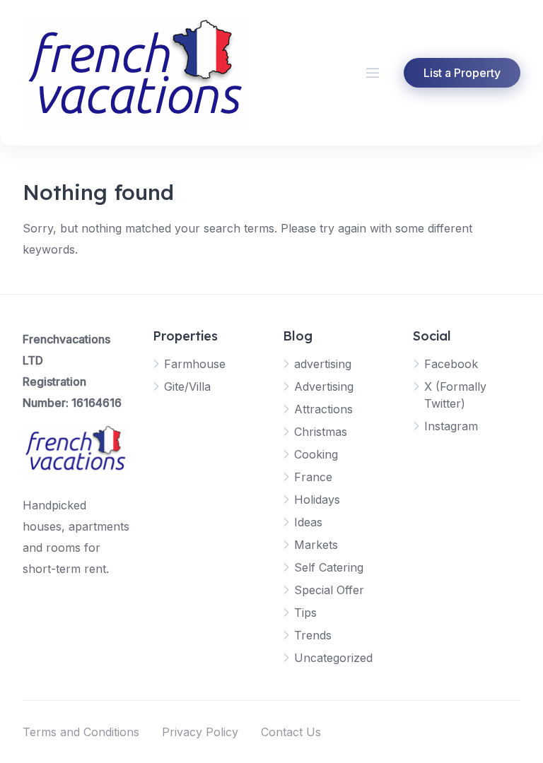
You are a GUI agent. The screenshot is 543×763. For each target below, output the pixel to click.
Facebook (451, 364)
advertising (322, 364)
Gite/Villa (187, 386)
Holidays (317, 499)
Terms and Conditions (81, 732)
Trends (313, 635)
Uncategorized (333, 658)
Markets (316, 545)
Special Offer (329, 590)
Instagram (451, 426)
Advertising (324, 386)
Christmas (320, 432)
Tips (305, 612)
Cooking (316, 454)
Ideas (308, 522)
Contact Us (291, 732)
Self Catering (328, 567)
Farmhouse (195, 364)
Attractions (323, 409)
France (313, 477)
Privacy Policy (200, 732)
